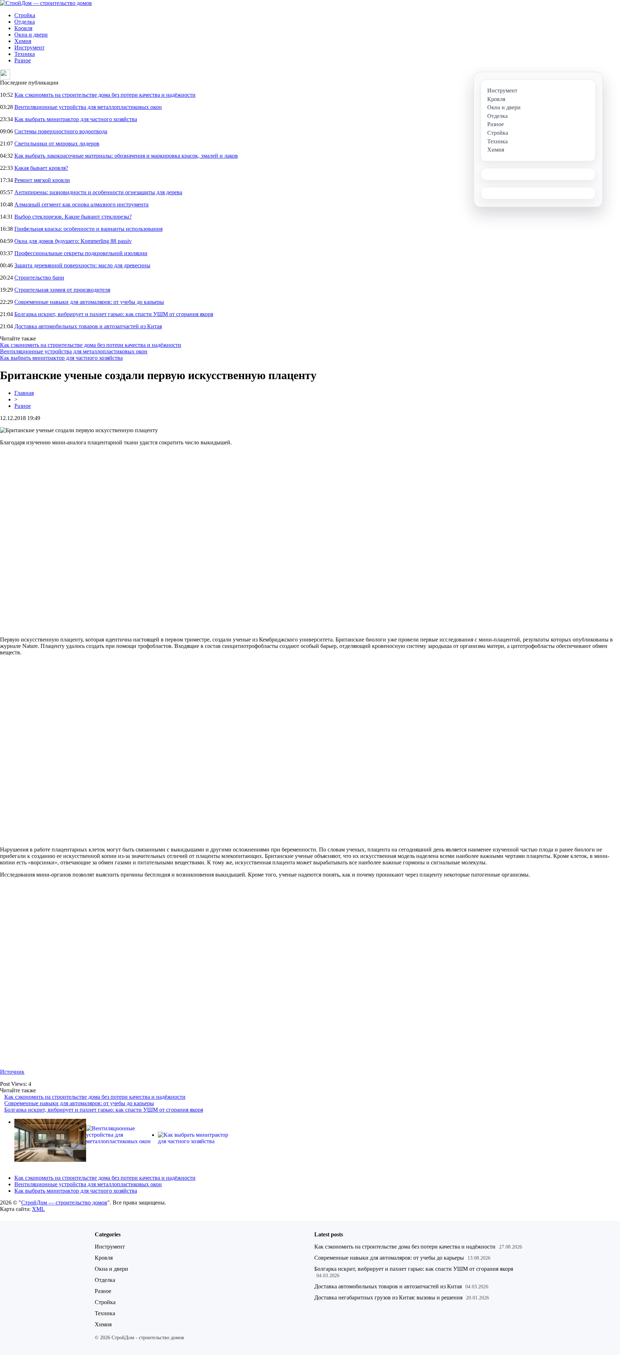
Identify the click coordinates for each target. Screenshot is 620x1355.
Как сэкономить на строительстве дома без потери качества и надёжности (105, 95)
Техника (24, 54)
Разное (22, 60)
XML (38, 1209)
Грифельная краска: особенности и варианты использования (88, 229)
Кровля (23, 28)
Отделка (24, 22)
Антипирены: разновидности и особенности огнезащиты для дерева (98, 192)
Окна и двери (31, 35)
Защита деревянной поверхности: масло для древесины (82, 265)
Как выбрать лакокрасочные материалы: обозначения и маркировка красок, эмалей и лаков (126, 156)
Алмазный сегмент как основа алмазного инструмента (81, 204)
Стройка (24, 15)
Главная (24, 393)
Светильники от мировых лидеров (56, 143)
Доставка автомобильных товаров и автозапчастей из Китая (88, 326)
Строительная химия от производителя (62, 290)
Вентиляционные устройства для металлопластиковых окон (88, 107)
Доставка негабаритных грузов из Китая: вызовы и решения (388, 1297)
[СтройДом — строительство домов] (46, 3)
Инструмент (29, 47)
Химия (22, 41)
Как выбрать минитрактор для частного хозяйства (75, 119)
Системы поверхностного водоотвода (60, 131)
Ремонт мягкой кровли (42, 180)
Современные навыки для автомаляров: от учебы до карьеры (89, 302)
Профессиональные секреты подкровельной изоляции (80, 253)
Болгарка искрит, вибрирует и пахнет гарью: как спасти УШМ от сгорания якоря (113, 314)
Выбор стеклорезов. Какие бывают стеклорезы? (73, 217)
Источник (12, 1072)
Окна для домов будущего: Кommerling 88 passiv (73, 241)
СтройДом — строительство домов (64, 1202)
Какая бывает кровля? (41, 168)
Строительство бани (39, 278)
